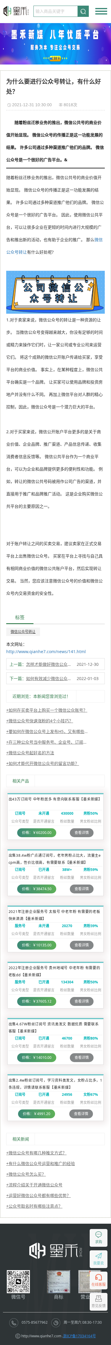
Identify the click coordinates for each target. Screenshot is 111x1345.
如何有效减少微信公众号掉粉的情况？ (50, 678)
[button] (51, 58)
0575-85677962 (35, 1322)
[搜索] (83, 11)
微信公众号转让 (23, 631)
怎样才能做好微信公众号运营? (50, 664)
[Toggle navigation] (101, 11)
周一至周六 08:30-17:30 (82, 1322)
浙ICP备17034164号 (79, 1335)
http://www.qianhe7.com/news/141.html (46, 651)
